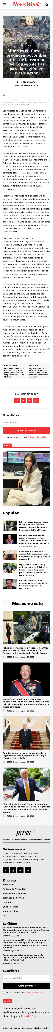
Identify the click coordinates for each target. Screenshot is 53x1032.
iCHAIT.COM (28, 1016)
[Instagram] (13, 870)
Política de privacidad (34, 992)
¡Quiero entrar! (25, 430)
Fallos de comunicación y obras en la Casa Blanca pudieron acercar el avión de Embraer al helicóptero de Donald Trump (33, 526)
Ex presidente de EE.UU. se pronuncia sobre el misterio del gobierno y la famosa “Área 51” (38, 372)
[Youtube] (28, 870)
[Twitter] (23, 400)
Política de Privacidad (36, 437)
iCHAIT (7, 445)
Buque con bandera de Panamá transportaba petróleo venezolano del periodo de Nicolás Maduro (14, 372)
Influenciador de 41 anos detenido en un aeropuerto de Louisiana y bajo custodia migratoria (33, 584)
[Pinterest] (29, 400)
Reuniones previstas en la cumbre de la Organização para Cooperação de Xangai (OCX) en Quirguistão (34, 555)
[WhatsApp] (36, 400)
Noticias (26, 45)
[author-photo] (4, 656)
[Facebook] (17, 400)
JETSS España (28, 82)
